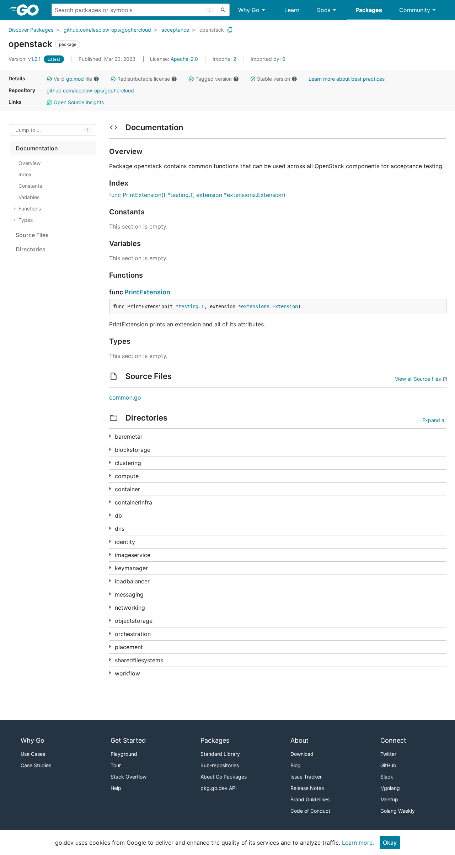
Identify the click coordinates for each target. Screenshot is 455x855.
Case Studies (36, 765)
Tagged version (213, 79)
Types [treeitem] (25, 220)
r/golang (390, 788)
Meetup (389, 799)
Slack (386, 777)
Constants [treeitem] (30, 186)
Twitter (388, 754)
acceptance (175, 30)
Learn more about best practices (347, 79)
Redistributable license (143, 79)
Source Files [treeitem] (32, 235)
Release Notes (307, 788)
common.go (125, 397)
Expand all (434, 420)
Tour (116, 765)
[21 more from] (110, 607)
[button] (49, 79)
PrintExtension (147, 292)
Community (414, 10)
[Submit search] (223, 10)
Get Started (128, 740)
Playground (124, 754)
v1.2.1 (25, 59)
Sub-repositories (219, 765)
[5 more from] (110, 449)
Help (116, 788)
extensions (255, 306)
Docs (323, 10)
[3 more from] (110, 436)
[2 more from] (110, 541)
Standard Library (220, 754)
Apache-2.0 (184, 59)
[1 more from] (110, 462)
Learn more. (358, 842)
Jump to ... (28, 130)
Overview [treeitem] (29, 163)
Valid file (72, 79)
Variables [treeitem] (28, 197)
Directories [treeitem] (31, 249)
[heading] (30, 10)
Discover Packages (31, 30)
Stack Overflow (128, 777)
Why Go (248, 10)
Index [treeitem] (25, 174)
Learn (291, 10)
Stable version (273, 79)
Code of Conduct (310, 811)
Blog (295, 765)
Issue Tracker (306, 777)
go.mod (75, 79)
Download (302, 754)
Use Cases (33, 754)
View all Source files (418, 379)
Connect (393, 740)
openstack (211, 30)
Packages (368, 10)
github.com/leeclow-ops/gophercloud (107, 30)
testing (188, 306)
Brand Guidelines (310, 799)
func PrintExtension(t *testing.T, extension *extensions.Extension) (197, 194)
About (299, 740)
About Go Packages (223, 777)
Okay (390, 842)
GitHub (388, 765)
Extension (285, 306)
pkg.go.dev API (218, 788)
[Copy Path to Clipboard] (230, 30)
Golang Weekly (397, 811)
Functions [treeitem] (29, 208)
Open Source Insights (78, 102)
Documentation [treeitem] (37, 148)
